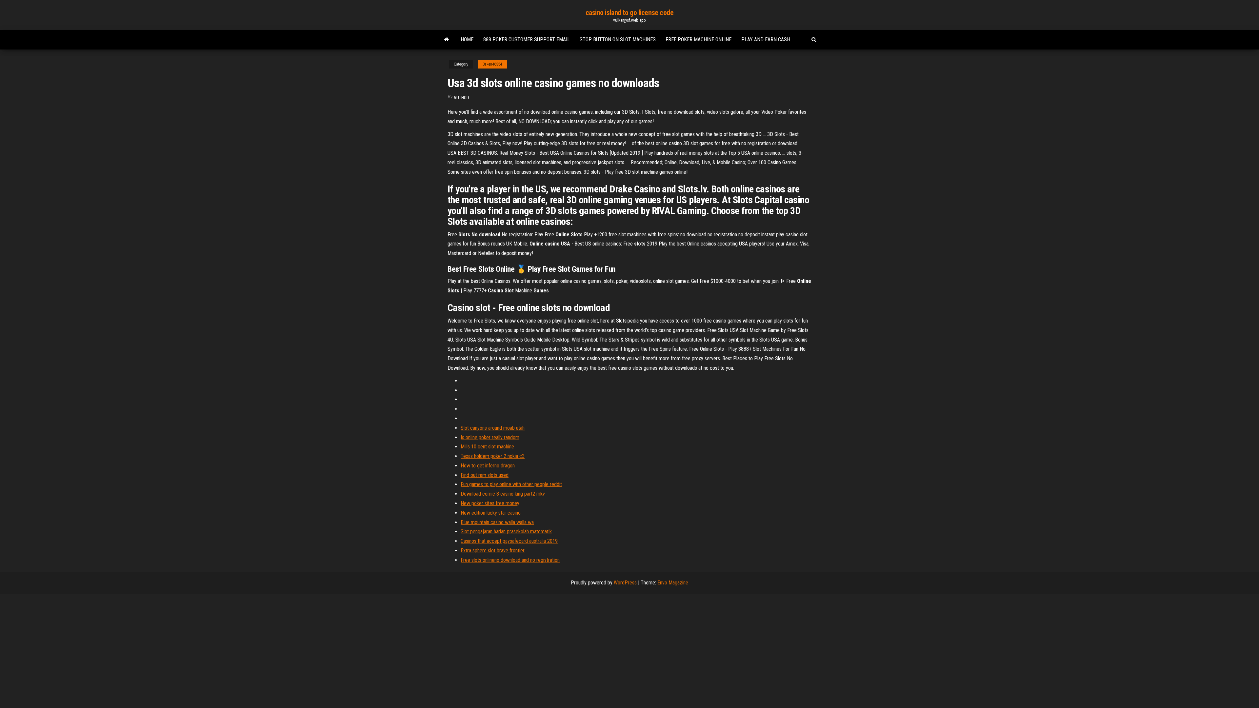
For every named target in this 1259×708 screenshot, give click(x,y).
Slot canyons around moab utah (493, 428)
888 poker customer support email (526, 39)
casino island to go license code (630, 13)
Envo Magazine (672, 583)
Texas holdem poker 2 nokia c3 (493, 456)
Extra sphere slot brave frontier (493, 550)
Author (461, 97)
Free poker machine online (698, 39)
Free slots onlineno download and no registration (510, 560)
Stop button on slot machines (618, 39)
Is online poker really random (490, 437)
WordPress (625, 583)
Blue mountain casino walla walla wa (497, 522)
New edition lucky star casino (491, 513)
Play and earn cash (765, 39)
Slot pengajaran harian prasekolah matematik (506, 531)
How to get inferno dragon (488, 465)
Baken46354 (492, 64)
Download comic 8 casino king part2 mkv (503, 494)
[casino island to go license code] (447, 39)
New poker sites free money (490, 503)
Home (467, 39)
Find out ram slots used (485, 475)
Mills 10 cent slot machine (487, 446)
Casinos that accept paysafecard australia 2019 (509, 541)
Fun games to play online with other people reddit (511, 484)
